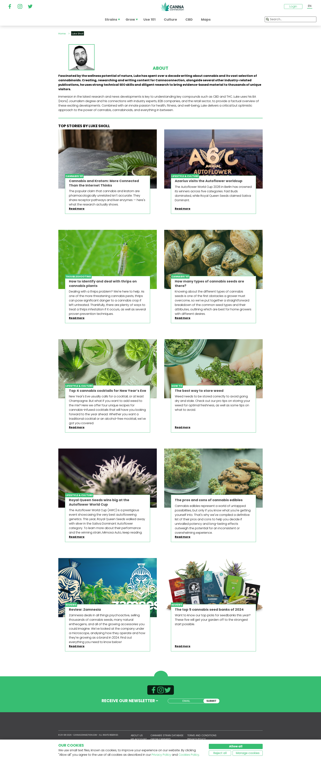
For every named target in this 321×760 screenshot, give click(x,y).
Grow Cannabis (160, 739)
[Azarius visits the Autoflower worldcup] (213, 159)
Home (62, 33)
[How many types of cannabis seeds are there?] (213, 259)
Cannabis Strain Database (167, 735)
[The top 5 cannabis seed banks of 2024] (213, 587)
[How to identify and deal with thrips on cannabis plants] (107, 259)
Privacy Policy (161, 755)
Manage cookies (248, 753)
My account (139, 739)
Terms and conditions (201, 735)
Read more (77, 209)
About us (137, 735)
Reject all (220, 753)
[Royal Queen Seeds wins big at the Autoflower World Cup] (107, 478)
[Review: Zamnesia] (107, 587)
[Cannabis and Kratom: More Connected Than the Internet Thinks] (107, 159)
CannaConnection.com (172, 6)
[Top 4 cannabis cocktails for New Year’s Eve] (107, 368)
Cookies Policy (189, 755)
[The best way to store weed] (213, 368)
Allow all (235, 746)
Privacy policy (196, 739)
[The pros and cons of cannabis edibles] (213, 478)
